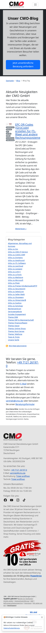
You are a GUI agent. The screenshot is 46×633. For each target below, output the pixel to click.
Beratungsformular (24, 404)
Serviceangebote (15, 311)
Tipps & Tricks (14, 337)
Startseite (10, 80)
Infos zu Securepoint (16, 289)
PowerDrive (36, 575)
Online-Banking (10, 140)
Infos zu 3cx (13, 249)
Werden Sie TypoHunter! (25, 599)
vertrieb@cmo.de (14, 400)
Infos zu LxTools (15, 274)
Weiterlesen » (20, 229)
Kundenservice (10, 127)
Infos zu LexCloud (15, 266)
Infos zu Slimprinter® (17, 300)
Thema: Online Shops (17, 328)
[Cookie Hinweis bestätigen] (42, 617)
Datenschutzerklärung (12, 628)
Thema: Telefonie (15, 334)
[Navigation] (35, 4)
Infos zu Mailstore (15, 277)
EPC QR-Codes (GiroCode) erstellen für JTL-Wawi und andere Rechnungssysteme (27, 131)
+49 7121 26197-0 (22, 364)
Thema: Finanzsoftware (17, 323)
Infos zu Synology (15, 306)
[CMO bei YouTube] (11, 500)
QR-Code (9, 133)
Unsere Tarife (13, 340)
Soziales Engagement (17, 314)
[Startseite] (16, 4)
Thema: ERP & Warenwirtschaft (21, 320)
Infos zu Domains (15, 257)
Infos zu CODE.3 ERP (16, 255)
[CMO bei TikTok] (24, 500)
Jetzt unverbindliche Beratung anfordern (23, 64)
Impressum (28, 603)
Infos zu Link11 (14, 272)
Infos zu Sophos (14, 303)
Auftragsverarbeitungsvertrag (13, 603)
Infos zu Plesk (14, 283)
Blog (18, 80)
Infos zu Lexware (15, 269)
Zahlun (8, 136)
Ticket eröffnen (23, 476)
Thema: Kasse (13, 326)
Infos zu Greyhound (16, 260)
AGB (32, 601)
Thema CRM (13, 317)
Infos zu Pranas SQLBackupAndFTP (22, 286)
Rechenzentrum (14, 309)
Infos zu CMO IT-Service (18, 252)
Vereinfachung (10, 138)
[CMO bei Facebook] (5, 500)
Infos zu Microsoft (15, 280)
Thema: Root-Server (16, 331)
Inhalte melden (8, 601)
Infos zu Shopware (16, 297)
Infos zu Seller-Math (16, 294)
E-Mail (23, 383)
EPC (7, 131)
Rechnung (9, 129)
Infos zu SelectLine (16, 291)
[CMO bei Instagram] (18, 500)
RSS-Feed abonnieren (18, 346)
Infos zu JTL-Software (17, 263)
